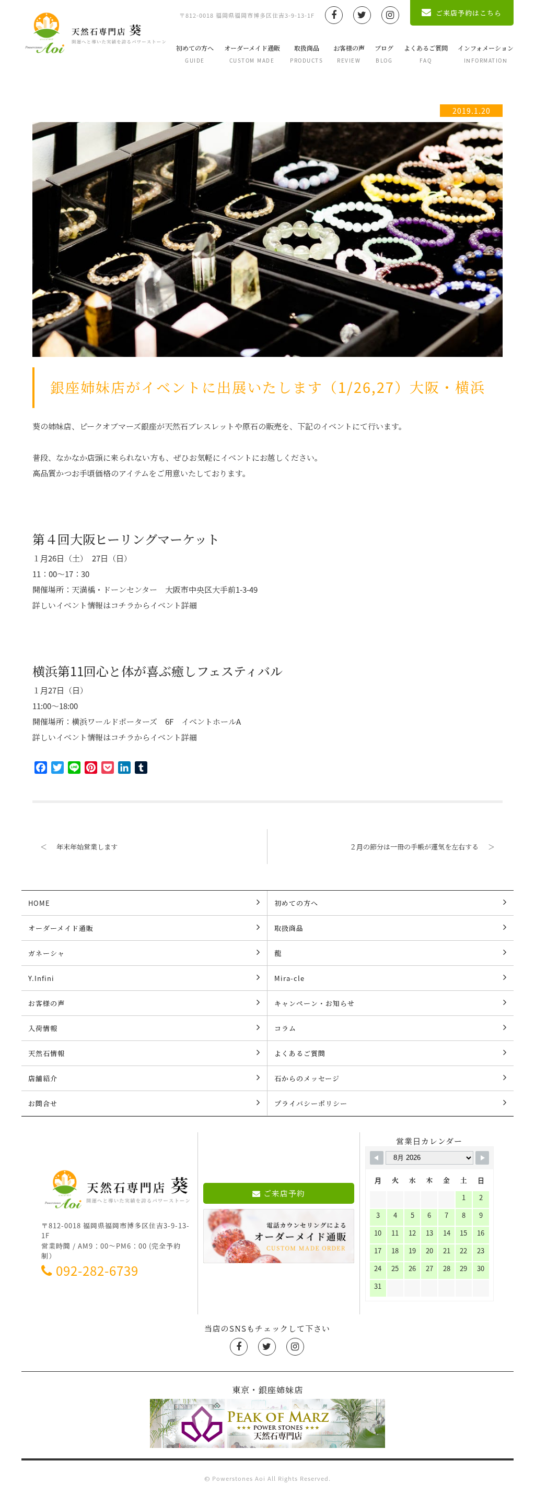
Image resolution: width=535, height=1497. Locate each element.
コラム (285, 1028)
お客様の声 (349, 53)
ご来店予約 (284, 1193)
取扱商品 (306, 53)
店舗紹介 (42, 1078)
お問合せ (42, 1103)
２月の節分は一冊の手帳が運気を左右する (422, 847)
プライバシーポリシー (310, 1103)
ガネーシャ (46, 953)
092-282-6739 (97, 1270)
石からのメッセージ (307, 1078)
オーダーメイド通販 (252, 53)
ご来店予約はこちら (469, 13)
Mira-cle (289, 978)
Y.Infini (41, 978)
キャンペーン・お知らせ (314, 1003)
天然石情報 (46, 1053)
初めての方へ (195, 53)
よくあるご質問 (426, 53)
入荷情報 (42, 1028)
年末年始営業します (79, 847)
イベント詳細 (173, 605)
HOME (39, 903)
